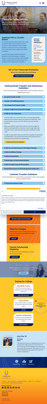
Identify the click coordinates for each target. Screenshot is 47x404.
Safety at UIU (31, 381)
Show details (40, 208)
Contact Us (4, 381)
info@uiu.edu (40, 50)
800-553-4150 (5, 394)
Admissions (8, 16)
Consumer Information (22, 381)
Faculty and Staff (5, 382)
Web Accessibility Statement (16, 382)
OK (34, 211)
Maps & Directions (12, 381)
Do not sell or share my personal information (12, 211)
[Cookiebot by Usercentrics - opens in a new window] (40, 191)
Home (3, 16)
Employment (38, 381)
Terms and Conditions (6, 400)
